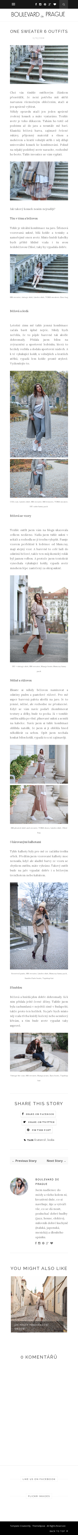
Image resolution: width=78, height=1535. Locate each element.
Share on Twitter (41, 1122)
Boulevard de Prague (47, 1182)
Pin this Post (41, 1130)
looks (51, 1140)
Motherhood (31, 1324)
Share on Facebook (40, 1114)
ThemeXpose (39, 1525)
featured (40, 1140)
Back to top (58, 1531)
